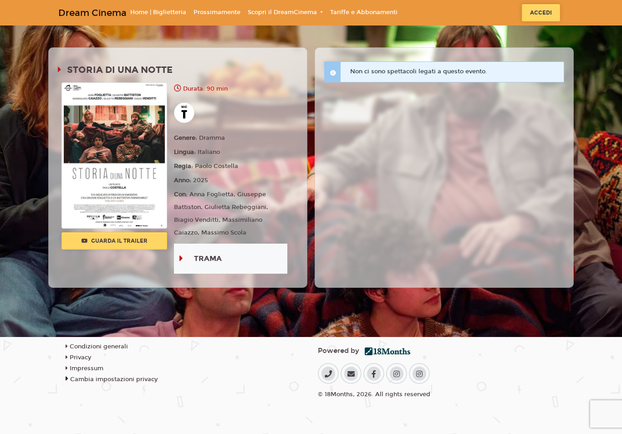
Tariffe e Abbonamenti (364, 12)
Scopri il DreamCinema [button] (283, 12)
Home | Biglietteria (158, 12)
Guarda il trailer (119, 241)
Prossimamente (217, 12)
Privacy (79, 357)
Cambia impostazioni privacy (114, 379)
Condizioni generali (98, 346)
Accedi (541, 13)
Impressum (85, 368)
